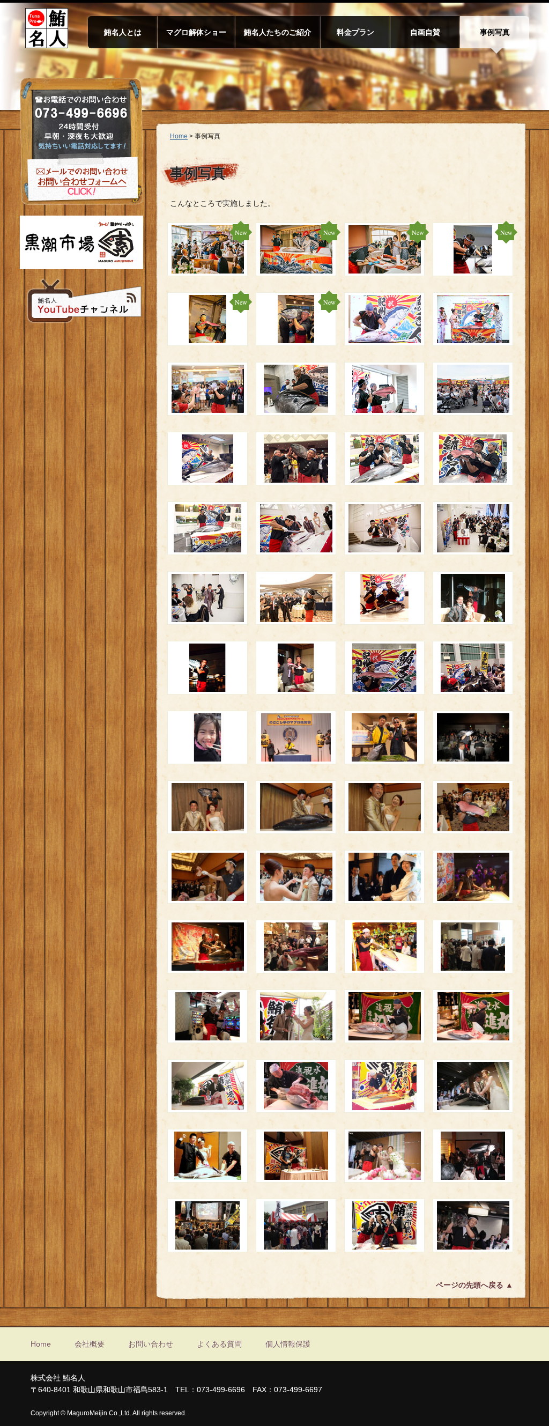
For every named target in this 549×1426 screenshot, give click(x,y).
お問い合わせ (150, 1344)
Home (179, 136)
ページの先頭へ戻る (469, 1285)
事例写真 (495, 32)
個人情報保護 (287, 1344)
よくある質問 (219, 1344)
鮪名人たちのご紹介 (277, 32)
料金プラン (355, 32)
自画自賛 (425, 32)
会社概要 (90, 1344)
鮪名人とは (123, 32)
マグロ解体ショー (196, 32)
